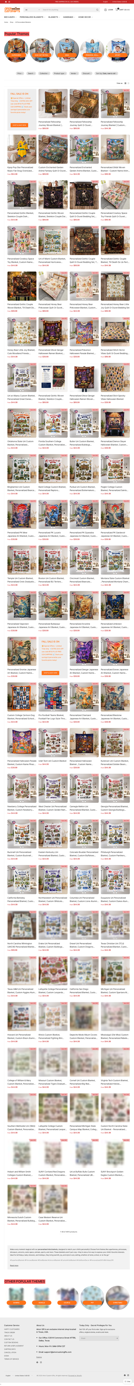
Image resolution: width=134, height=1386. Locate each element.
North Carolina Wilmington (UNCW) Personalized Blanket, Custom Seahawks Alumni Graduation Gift (21, 945)
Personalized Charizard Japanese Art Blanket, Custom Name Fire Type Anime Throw (84, 717)
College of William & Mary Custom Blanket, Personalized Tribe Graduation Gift (21, 1082)
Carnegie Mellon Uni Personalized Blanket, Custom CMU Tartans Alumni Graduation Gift (83, 808)
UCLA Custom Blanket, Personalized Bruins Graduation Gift (84, 1310)
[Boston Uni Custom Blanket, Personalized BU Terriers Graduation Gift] (53, 560)
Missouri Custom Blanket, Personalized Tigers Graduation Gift (53, 1082)
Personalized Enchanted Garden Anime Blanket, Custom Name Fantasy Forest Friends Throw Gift (84, 169)
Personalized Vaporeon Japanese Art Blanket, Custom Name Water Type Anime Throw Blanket (21, 626)
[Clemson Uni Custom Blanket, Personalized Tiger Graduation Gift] (115, 1199)
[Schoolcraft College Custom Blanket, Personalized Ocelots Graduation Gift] (84, 1336)
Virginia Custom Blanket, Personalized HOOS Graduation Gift (21, 1356)
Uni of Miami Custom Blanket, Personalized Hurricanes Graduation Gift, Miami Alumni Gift (52, 260)
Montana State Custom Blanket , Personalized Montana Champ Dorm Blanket (115, 580)
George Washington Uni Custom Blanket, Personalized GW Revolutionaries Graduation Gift (21, 1310)
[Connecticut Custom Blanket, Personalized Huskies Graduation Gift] (53, 1244)
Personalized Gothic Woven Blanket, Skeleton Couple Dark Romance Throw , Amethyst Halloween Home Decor (52, 215)
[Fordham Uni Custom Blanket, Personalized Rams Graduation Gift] (21, 1244)
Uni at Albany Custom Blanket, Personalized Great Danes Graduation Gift (21, 397)
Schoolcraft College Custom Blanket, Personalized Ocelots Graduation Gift (83, 1356)
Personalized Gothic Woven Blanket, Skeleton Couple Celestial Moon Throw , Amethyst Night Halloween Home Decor (51, 397)
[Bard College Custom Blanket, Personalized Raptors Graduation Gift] (53, 468)
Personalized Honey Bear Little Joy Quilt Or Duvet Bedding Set (115, 306)
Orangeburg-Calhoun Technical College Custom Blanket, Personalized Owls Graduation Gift (115, 1310)
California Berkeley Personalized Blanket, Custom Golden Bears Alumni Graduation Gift (21, 900)
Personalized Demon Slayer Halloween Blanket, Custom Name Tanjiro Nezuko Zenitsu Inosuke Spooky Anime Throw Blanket (114, 443)
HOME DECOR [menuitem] (84, 17)
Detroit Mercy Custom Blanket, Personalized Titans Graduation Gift (53, 1356)
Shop (11, 22)
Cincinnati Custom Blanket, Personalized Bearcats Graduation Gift (82, 580)
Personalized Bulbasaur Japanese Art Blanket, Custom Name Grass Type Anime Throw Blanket (53, 626)
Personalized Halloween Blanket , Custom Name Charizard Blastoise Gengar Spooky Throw (82, 763)
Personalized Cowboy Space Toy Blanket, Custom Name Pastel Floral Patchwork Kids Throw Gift (20, 260)
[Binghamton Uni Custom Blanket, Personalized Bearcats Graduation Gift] (21, 468)
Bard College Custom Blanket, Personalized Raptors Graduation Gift (52, 489)
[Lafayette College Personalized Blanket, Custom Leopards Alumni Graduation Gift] (53, 970)
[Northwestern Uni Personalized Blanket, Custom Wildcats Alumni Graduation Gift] (53, 879)
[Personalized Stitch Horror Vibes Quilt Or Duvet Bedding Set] (115, 331)
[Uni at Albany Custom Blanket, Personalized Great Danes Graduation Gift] (21, 377)
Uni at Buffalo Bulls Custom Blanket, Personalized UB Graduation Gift (82, 1173)
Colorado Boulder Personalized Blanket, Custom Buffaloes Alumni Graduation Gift (84, 854)
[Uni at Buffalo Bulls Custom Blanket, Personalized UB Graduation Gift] (84, 1153)
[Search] (97, 9)
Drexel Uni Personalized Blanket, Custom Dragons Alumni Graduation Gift (81, 945)
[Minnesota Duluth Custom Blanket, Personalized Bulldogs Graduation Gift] (21, 1199)
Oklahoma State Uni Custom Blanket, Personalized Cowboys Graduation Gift (20, 443)
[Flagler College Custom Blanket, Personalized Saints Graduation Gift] (115, 468)
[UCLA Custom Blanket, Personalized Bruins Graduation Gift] (84, 1290)
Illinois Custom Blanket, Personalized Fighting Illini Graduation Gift (50, 1036)
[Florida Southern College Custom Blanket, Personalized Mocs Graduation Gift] (53, 423)
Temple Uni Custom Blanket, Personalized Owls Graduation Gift (21, 580)
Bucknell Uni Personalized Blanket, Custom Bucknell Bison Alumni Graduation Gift (20, 854)
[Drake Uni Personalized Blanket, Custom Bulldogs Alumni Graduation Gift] (53, 925)
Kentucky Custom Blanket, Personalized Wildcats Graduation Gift (82, 1265)
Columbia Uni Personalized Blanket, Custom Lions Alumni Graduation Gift (83, 900)
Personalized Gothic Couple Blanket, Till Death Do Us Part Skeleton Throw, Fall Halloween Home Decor (115, 260)
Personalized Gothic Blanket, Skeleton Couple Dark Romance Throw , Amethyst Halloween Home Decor (20, 215)
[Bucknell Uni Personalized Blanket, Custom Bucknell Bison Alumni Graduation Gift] (21, 833)
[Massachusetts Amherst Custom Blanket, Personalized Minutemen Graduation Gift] (115, 1244)
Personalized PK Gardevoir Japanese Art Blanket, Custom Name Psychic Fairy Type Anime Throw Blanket (115, 534)
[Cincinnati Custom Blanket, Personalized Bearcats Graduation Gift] (84, 560)
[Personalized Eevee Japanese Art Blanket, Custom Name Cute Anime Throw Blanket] (115, 651)
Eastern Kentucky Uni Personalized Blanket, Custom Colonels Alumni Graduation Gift (52, 854)
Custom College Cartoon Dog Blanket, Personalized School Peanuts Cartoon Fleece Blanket (21, 717)
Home (6, 22)
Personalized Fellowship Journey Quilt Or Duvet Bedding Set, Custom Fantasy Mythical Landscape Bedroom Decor (83, 124)
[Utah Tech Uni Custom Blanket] (53, 742)
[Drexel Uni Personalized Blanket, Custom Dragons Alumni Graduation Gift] (84, 925)
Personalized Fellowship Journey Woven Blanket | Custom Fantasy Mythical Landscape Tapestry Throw (51, 124)
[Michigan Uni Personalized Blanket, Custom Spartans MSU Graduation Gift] (115, 970)
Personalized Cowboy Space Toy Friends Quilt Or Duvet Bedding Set (114, 215)
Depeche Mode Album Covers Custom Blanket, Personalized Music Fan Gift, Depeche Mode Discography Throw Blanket (84, 1036)
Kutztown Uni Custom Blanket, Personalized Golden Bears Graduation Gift (115, 763)
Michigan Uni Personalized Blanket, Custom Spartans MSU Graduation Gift (115, 991)
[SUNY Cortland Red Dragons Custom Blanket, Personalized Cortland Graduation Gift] (53, 1153)
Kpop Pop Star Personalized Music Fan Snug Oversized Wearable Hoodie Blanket (20, 169)
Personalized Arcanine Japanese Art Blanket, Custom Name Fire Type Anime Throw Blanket (84, 626)
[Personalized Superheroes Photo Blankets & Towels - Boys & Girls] (16, 50)
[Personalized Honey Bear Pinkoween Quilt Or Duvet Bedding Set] (53, 286)
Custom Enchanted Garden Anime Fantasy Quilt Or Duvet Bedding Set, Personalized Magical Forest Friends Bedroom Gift (52, 169)
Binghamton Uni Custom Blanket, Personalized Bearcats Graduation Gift (21, 489)
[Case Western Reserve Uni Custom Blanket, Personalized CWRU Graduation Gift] (53, 1199)
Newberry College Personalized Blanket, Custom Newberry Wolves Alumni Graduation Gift (21, 808)
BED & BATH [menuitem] (9, 17)
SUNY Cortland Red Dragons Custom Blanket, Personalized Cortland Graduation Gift (52, 1173)
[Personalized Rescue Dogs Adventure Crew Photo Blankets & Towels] (42, 50)
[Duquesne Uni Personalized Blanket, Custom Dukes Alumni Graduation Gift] (115, 879)
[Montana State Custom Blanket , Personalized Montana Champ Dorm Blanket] (115, 560)
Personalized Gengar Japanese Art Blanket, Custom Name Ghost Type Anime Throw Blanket (84, 671)
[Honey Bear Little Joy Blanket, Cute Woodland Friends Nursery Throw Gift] (21, 331)
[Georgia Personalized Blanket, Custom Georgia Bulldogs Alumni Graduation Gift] (115, 788)
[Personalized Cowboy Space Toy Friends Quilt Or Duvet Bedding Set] (115, 194)
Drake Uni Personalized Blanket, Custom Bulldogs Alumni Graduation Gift (50, 945)
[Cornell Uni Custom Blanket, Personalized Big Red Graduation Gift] (84, 1062)
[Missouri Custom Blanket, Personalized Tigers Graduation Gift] (53, 1062)
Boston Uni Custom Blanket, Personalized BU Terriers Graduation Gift (51, 580)
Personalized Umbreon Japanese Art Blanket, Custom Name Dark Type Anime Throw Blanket (115, 626)
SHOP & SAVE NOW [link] (19, 125)
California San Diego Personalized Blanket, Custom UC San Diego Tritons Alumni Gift (83, 991)
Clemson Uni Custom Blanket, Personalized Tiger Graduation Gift (115, 1219)
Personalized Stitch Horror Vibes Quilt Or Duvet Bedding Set (114, 352)
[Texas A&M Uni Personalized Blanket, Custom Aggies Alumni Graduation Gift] (21, 970)
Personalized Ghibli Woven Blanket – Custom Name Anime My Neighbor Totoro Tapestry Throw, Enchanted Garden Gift (115, 169)
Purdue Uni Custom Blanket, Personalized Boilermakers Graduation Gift (82, 489)
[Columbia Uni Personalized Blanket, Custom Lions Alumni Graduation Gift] (84, 879)
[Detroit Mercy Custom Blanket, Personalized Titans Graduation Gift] (53, 1336)
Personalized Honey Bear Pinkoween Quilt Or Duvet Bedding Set (50, 306)
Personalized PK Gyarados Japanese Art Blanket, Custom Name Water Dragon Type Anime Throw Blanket (84, 534)
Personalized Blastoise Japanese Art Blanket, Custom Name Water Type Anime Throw (115, 717)
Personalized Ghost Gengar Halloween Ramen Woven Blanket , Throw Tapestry (82, 397)
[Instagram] (9, 1)
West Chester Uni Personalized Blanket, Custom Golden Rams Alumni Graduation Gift (53, 808)
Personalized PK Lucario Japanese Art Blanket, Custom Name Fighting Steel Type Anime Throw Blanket (52, 534)
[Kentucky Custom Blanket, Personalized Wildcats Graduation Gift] (84, 1244)
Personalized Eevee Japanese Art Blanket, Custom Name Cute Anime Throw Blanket (114, 671)
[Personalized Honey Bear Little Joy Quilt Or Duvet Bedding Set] (115, 286)
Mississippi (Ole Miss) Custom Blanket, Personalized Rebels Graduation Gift (114, 1036)
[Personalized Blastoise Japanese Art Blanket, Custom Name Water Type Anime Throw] (115, 697)
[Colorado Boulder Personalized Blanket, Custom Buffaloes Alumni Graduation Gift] (84, 833)
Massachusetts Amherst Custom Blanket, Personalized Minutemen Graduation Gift (114, 1265)
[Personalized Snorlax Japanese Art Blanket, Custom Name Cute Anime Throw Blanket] (21, 651)
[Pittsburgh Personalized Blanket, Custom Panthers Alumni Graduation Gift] (115, 833)
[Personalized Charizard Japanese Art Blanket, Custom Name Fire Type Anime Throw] (84, 697)
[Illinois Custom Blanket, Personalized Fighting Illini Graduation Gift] (53, 1016)
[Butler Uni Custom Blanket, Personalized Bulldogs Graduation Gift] (84, 423)
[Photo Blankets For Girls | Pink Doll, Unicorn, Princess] (92, 50)
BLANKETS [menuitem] (53, 17)
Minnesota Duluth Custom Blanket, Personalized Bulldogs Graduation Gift (21, 1219)
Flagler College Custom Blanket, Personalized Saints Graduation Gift (114, 489)
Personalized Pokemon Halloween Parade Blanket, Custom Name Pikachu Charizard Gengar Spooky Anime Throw (82, 352)
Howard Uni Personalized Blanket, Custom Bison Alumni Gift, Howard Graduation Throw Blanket (21, 1036)
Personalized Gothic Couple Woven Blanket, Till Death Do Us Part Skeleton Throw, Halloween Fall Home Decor (20, 306)
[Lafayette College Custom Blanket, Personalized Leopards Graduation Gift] (53, 1107)
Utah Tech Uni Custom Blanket (52, 761)
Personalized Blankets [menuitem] (31, 17)
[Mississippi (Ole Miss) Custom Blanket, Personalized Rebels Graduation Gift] (115, 1016)
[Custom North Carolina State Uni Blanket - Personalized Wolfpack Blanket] (115, 1107)
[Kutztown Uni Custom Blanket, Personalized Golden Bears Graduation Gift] (115, 742)
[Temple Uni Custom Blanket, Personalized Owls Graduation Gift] (21, 560)
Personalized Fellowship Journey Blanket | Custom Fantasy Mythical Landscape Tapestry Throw (114, 124)
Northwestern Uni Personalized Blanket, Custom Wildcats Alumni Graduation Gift (53, 900)
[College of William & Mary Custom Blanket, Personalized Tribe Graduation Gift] (21, 1062)
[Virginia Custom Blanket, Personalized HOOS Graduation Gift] (21, 1336)
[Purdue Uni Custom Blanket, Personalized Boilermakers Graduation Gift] (84, 468)
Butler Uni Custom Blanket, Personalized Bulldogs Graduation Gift (82, 443)
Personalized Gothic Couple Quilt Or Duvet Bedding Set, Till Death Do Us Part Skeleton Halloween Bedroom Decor (84, 260)
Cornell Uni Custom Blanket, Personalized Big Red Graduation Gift (82, 1082)
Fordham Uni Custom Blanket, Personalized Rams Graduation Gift (21, 1265)
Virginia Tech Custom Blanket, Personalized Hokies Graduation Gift (114, 1082)
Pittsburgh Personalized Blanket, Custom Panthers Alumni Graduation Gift (113, 854)
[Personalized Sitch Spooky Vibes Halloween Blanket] (115, 377)
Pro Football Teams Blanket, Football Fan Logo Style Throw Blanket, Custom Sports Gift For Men (53, 717)
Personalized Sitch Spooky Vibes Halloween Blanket (113, 397)
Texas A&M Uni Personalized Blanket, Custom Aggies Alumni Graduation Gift (21, 991)
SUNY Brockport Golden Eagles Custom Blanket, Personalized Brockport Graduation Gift (112, 1173)
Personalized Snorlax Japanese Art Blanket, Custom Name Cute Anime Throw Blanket (21, 671)
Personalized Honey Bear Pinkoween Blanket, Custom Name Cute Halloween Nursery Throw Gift (84, 306)
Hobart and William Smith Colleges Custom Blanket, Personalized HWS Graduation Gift (21, 1173)
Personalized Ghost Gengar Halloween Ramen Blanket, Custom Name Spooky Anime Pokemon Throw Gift (52, 352)
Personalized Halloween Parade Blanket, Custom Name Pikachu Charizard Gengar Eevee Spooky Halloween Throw (21, 763)
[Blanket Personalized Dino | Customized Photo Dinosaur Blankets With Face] (67, 50)
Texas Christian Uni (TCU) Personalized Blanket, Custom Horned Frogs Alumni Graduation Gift (114, 945)
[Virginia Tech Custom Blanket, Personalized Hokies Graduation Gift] (115, 1062)
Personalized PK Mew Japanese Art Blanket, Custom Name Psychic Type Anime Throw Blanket (21, 534)
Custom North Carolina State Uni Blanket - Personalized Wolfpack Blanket (114, 1128)
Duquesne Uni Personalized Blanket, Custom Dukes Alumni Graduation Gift (115, 900)
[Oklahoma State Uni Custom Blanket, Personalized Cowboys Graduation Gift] (21, 423)
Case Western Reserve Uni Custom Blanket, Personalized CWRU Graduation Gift (52, 1219)
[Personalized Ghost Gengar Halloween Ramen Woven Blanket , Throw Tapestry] (84, 377)
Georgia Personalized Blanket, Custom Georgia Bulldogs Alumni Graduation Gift (114, 808)
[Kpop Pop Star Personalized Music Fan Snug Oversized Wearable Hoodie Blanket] (21, 149)
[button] (20, 73)
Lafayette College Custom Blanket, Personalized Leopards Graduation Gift (53, 1128)
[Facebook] (6, 1)
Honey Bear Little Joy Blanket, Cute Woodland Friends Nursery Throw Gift (21, 352)
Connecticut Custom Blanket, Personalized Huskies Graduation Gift (52, 1265)
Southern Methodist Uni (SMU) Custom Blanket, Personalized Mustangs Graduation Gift (21, 1128)
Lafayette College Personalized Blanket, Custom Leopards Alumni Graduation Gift (53, 991)
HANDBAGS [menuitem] (68, 17)
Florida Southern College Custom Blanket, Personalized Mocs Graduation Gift (52, 443)
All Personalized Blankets (23, 22)
